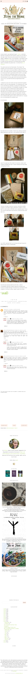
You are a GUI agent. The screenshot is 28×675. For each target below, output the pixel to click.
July (6, 632)
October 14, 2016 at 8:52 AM (14, 309)
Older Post (24, 425)
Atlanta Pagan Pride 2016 (9, 627)
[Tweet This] (13, 299)
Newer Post (4, 425)
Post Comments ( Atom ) (12, 428)
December (7, 622)
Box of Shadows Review (11, 301)
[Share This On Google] (16, 299)
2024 (5, 611)
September (7, 629)
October (6, 623)
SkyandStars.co (19, 673)
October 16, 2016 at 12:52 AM (20, 356)
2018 (5, 618)
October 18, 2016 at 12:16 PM (17, 318)
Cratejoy (19, 54)
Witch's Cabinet (16, 302)
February (7, 638)
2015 (5, 640)
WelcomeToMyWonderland (9, 330)
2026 (5, 608)
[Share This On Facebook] (11, 299)
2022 (5, 613)
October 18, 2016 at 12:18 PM (17, 365)
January (6, 639)
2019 (5, 617)
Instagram (6, 626)
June (6, 633)
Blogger (14, 671)
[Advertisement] (14, 408)
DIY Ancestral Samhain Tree (10, 624)
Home (14, 425)
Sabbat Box (7, 59)
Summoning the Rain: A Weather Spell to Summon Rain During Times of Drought (14, 508)
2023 (5, 612)
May (6, 634)
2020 (5, 616)
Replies (6, 316)
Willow (8, 318)
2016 (4, 621)
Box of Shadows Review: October (11, 628)
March (6, 637)
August (6, 630)
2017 (5, 619)
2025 (5, 610)
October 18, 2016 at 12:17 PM (17, 342)
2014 (5, 641)
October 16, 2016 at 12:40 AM (20, 330)
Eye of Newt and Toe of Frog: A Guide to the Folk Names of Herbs (14, 568)
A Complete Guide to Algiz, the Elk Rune (14, 537)
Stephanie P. (6, 309)
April (6, 635)
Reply (5, 314)
